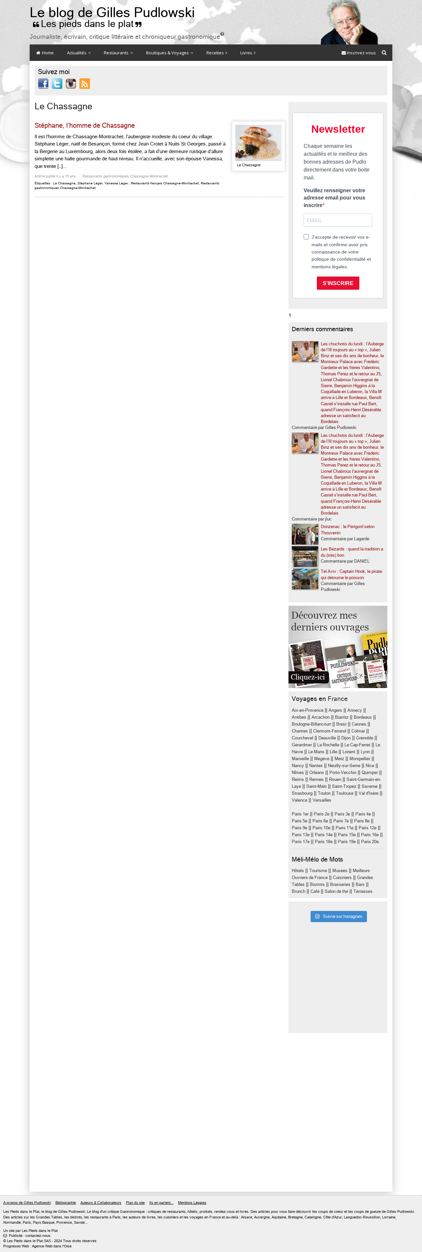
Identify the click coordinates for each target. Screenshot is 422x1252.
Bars (360, 884)
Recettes (215, 53)
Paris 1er (300, 814)
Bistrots (317, 884)
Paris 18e (324, 841)
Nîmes (298, 772)
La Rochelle (328, 744)
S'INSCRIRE (338, 283)
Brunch (298, 891)
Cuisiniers (342, 877)
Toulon (324, 793)
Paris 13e (301, 834)
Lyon (365, 751)
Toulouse (344, 793)
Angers (335, 710)
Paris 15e (347, 834)
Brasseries (340, 884)
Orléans (316, 772)
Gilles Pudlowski (71, 1212)
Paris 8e (362, 820)
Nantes (316, 765)
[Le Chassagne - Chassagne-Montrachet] (258, 143)
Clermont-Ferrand (329, 731)
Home (47, 53)
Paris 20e (370, 841)
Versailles (322, 800)
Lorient (349, 751)
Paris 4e (363, 814)
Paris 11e (344, 827)
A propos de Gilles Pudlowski (27, 1203)
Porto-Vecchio (342, 772)
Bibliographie (65, 1203)
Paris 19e (347, 841)
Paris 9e (299, 827)
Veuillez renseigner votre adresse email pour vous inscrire (334, 198)
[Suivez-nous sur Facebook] (43, 83)
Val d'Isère (368, 793)
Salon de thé (336, 891)
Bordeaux (363, 717)
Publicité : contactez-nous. (27, 1236)
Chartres (300, 731)
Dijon (346, 737)
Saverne (369, 786)
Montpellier (359, 758)
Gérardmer (302, 744)
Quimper (370, 772)
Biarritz (341, 717)
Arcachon (321, 717)
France (338, 698)
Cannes (359, 724)
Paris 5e (299, 820)
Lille (333, 751)
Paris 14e (324, 834)
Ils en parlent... (161, 1203)
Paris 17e (301, 841)
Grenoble (364, 737)
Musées (339, 870)
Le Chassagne (64, 183)
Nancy (298, 765)
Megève (321, 758)
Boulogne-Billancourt (311, 724)
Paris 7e (341, 820)
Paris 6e (320, 820)
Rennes (316, 779)
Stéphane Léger (90, 183)
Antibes (299, 717)
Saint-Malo (316, 786)
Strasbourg (302, 793)
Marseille (300, 758)
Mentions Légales (192, 1203)
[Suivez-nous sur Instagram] (71, 83)
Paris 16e (370, 834)
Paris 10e (321, 827)
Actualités (77, 53)
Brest (341, 724)
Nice (370, 765)
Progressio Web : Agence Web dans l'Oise (37, 1246)
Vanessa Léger (116, 183)
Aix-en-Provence (307, 710)
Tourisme (318, 870)
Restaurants (117, 53)
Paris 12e (368, 827)
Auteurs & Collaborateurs (100, 1203)
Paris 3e (342, 814)
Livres (246, 53)
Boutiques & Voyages (168, 53)
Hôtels (298, 870)
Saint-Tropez (344, 786)
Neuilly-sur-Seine (344, 765)
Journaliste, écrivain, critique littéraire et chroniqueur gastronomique (127, 36)
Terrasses (363, 891)
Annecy (354, 710)
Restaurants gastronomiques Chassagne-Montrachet (125, 176)
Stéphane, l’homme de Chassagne (85, 125)
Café (315, 891)
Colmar (358, 731)
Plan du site (135, 1203)
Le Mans (316, 751)
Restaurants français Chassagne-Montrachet (165, 183)
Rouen (335, 779)
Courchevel (302, 737)
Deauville (327, 737)
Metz (339, 758)
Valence (299, 800)
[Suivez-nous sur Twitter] (57, 83)
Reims (298, 779)
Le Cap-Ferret (357, 744)
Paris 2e (321, 814)
